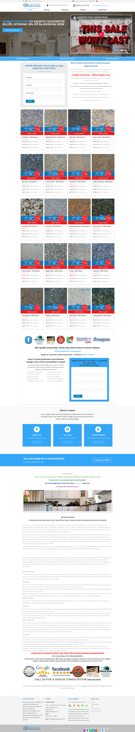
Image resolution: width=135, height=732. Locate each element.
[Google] (69, 707)
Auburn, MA (33, 702)
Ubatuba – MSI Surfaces (53, 315)
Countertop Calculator (67, 59)
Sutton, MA (25, 708)
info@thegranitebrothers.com (57, 719)
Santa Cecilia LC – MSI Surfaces (31, 271)
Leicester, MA (26, 704)
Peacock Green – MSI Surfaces (102, 226)
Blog (92, 706)
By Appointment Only (100, 5)
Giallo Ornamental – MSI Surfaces (103, 182)
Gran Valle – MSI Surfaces (29, 226)
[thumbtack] (74, 707)
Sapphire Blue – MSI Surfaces (54, 271)
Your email (29, 85)
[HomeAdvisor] (78, 707)
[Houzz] (86, 707)
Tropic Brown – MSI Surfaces (30, 315)
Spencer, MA (26, 713)
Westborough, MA (27, 715)
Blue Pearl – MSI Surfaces (29, 182)
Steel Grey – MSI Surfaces (100, 271)
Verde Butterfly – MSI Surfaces (102, 315)
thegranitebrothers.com (51, 711)
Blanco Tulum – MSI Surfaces (101, 137)
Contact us (84, 686)
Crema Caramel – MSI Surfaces (55, 182)
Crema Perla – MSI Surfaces (77, 182)
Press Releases (95, 704)
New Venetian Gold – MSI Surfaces (79, 226)
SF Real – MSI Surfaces (75, 271)
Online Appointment (112, 59)
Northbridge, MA (35, 717)
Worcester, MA (26, 702)
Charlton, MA (32, 713)
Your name (29, 77)
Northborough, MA (37, 715)
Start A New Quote (96, 711)
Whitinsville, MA (27, 717)
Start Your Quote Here (12, 30)
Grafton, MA (26, 706)
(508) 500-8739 (88, 355)
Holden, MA (32, 706)
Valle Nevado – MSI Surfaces (77, 315)
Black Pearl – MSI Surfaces (77, 137)
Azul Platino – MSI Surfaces (30, 137)
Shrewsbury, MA (34, 704)
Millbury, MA (40, 702)
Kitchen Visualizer (96, 708)
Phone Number (30, 93)
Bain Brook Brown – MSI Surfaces (55, 137)
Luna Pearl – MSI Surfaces (53, 226)
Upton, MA (25, 719)
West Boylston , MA (27, 711)
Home (92, 702)
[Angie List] (82, 707)
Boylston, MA (36, 711)
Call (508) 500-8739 (22, 59)
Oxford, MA (38, 706)
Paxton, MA (31, 708)
